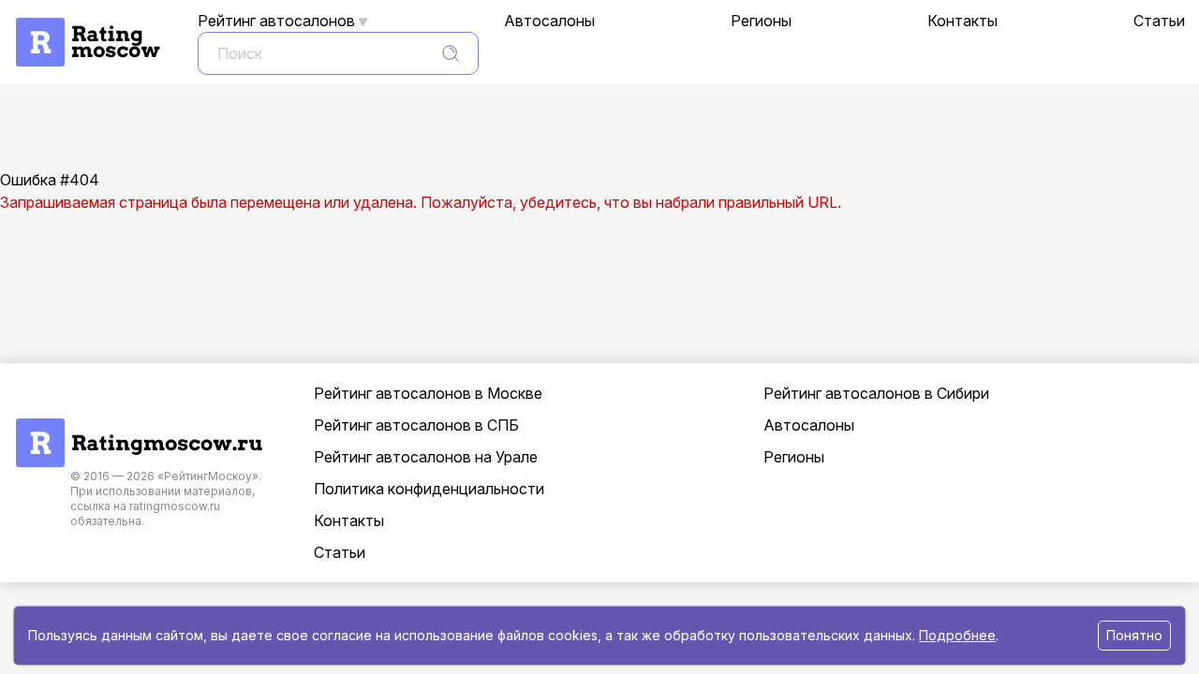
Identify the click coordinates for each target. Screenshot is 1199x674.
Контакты (962, 20)
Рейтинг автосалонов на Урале (426, 456)
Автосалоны (549, 20)
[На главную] (87, 27)
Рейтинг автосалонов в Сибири (876, 393)
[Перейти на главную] (138, 427)
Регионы (761, 20)
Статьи (1159, 20)
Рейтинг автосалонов (276, 20)
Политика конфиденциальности (429, 488)
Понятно (1134, 635)
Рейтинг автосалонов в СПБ (416, 425)
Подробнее (957, 635)
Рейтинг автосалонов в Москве (428, 393)
